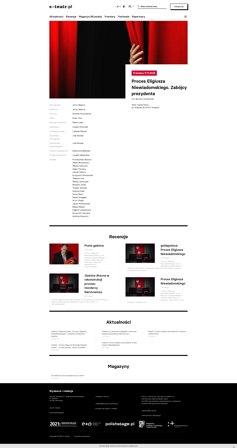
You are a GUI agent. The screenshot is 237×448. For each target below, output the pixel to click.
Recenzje (71, 16)
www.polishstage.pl (56, 412)
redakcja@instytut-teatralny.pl (106, 403)
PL (130, 6)
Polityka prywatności (82, 436)
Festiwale (123, 16)
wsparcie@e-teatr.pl (149, 411)
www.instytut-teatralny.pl (151, 415)
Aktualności (56, 16)
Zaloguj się (178, 6)
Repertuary (138, 16)
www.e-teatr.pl (54, 408)
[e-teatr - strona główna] (60, 8)
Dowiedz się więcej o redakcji (106, 408)
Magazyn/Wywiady (90, 16)
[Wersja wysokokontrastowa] (124, 6)
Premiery (110, 16)
